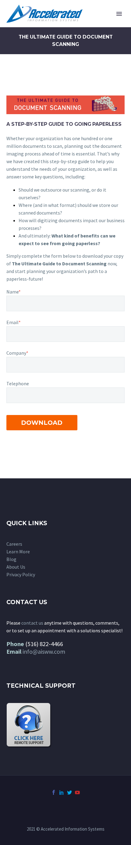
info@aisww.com (44, 651)
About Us (15, 567)
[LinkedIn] (61, 792)
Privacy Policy (20, 574)
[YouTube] (77, 792)
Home (89, 23)
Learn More (18, 551)
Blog (11, 559)
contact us (32, 623)
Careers (14, 544)
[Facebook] (53, 792)
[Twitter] (69, 792)
